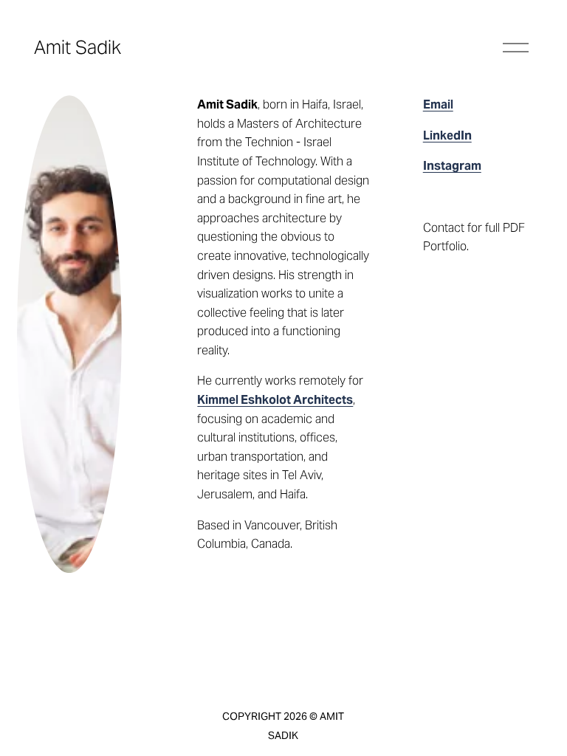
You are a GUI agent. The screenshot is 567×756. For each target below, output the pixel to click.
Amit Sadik (77, 47)
